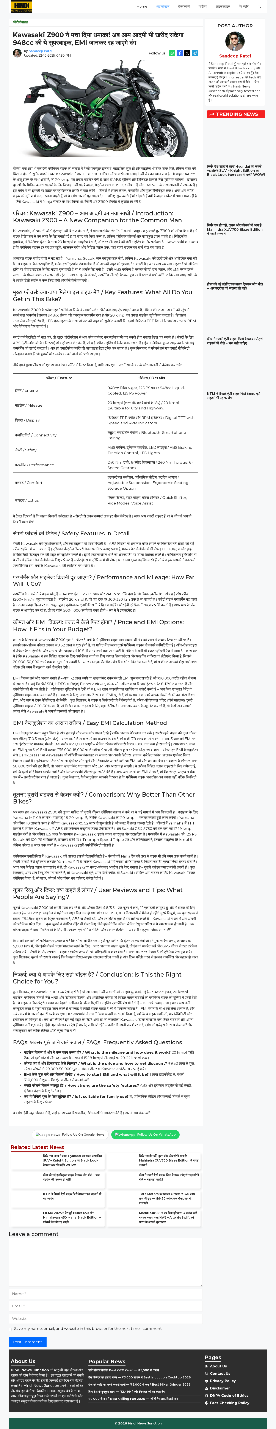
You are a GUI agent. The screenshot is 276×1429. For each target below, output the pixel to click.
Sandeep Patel (40, 51)
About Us (218, 1366)
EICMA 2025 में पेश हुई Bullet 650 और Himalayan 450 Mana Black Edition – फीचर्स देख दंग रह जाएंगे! (72, 1217)
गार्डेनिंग (203, 6)
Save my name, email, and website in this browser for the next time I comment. (88, 1328)
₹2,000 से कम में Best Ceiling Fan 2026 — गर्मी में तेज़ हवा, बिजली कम (133, 1399)
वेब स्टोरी (244, 6)
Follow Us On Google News (83, 1134)
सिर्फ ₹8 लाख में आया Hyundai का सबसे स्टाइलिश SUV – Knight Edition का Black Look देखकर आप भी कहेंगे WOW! (72, 1160)
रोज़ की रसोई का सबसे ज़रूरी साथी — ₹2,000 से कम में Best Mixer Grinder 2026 (139, 1384)
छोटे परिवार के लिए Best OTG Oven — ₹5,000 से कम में (123, 1370)
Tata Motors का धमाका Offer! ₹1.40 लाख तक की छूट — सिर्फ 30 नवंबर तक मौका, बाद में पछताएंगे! (167, 1198)
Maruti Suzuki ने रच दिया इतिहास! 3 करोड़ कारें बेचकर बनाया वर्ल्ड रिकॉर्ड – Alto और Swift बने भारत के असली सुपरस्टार (168, 1217)
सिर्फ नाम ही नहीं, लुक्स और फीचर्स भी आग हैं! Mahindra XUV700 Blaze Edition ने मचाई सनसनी (169, 1160)
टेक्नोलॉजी (184, 6)
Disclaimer (220, 1388)
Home (142, 6)
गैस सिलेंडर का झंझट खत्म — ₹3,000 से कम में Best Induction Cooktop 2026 (139, 1377)
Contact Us (220, 1374)
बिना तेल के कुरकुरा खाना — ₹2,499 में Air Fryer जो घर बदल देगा (126, 1392)
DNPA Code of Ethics (229, 1396)
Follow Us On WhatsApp (156, 1134)
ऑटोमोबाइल (162, 6)
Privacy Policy (223, 1381)
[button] (259, 6)
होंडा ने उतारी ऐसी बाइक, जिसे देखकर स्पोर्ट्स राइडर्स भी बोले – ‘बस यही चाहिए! (235, 341)
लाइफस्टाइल (223, 6)
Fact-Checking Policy (229, 1403)
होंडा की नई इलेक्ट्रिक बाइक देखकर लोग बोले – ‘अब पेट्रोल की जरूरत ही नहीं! (235, 286)
